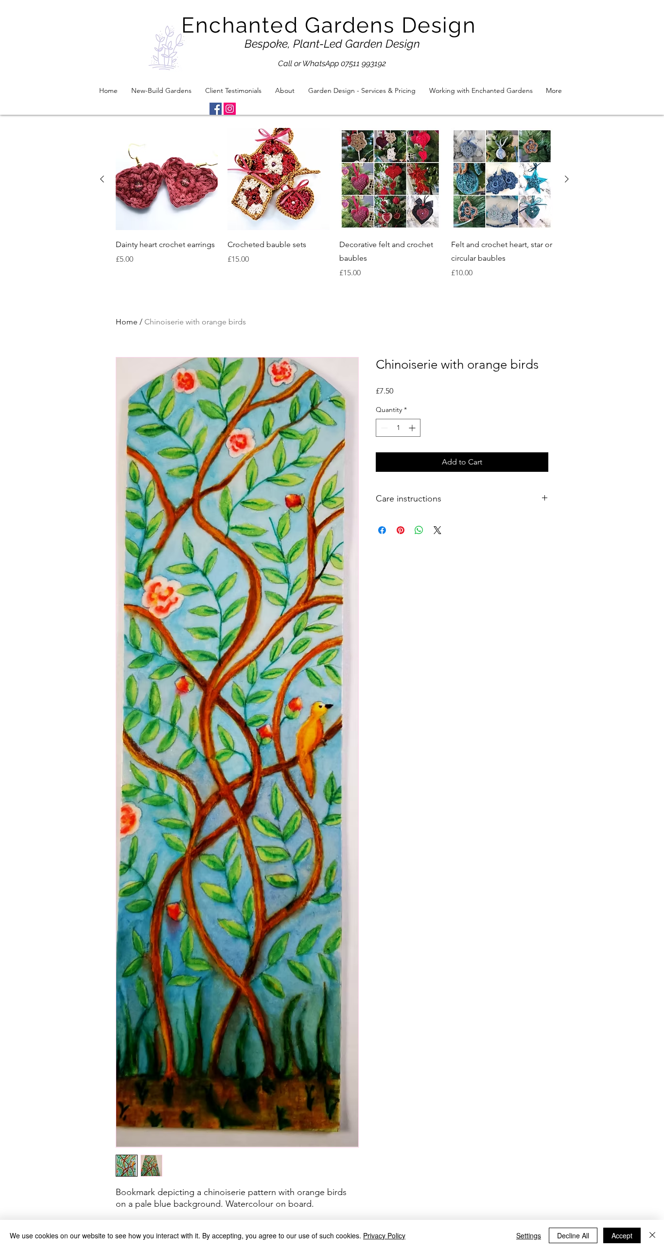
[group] (334, 203)
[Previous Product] (102, 179)
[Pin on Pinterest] (400, 530)
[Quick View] (167, 179)
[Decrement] (383, 427)
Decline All (573, 1235)
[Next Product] (567, 179)
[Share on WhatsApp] (419, 530)
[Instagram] (230, 109)
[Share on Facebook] (382, 530)
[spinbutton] (398, 427)
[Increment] (413, 427)
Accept (622, 1235)
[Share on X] (437, 530)
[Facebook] (216, 109)
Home (127, 321)
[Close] (652, 1235)
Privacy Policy (384, 1235)
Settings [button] (528, 1235)
